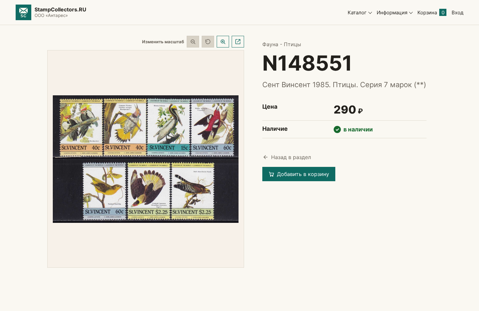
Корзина (430, 12)
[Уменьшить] (193, 41)
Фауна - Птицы (281, 44)
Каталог (357, 12)
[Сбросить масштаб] (208, 41)
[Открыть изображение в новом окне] (238, 41)
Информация (392, 12)
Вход (457, 12)
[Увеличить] (223, 41)
